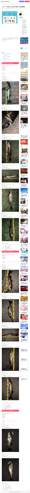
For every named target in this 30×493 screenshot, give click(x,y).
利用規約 (10, 491)
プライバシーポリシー (14, 491)
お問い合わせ (19, 491)
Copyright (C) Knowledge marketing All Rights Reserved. (15, 492)
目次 (3, 52)
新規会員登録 (27, 1)
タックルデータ (6, 55)
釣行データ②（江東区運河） (7, 53)
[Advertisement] (10, 47)
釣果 (4, 54)
